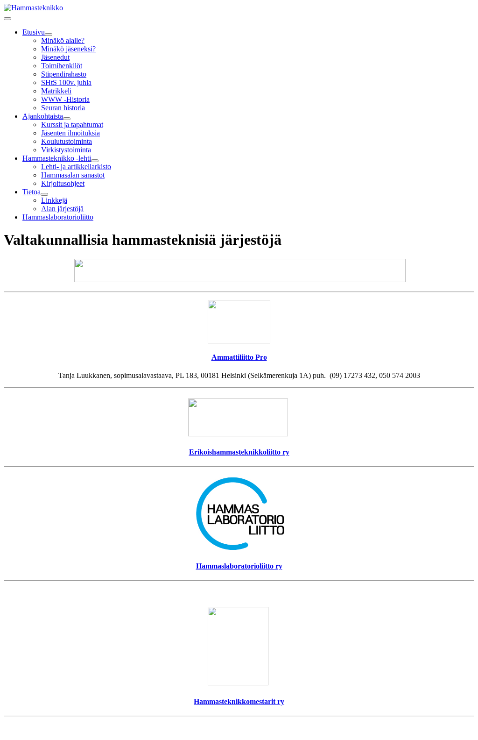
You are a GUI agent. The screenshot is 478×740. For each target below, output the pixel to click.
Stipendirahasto (63, 74)
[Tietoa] (44, 194)
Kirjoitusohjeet (62, 183)
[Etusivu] (48, 34)
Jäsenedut (55, 57)
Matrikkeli (56, 91)
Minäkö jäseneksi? (68, 49)
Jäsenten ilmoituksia (70, 133)
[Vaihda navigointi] (7, 18)
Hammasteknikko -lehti (56, 158)
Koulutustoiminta (66, 141)
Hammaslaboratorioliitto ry (239, 566)
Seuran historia (63, 108)
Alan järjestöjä (62, 209)
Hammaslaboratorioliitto (57, 217)
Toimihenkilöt (61, 66)
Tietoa (31, 192)
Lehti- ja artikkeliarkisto (76, 167)
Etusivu (33, 32)
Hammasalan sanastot (73, 175)
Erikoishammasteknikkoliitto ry (239, 452)
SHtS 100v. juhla (66, 82)
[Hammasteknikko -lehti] (94, 160)
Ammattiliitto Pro (239, 357)
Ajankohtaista (42, 116)
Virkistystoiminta (66, 150)
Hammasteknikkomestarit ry (239, 701)
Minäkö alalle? (62, 40)
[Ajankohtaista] (66, 118)
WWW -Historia (65, 99)
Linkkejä (54, 200)
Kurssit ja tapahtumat (72, 124)
